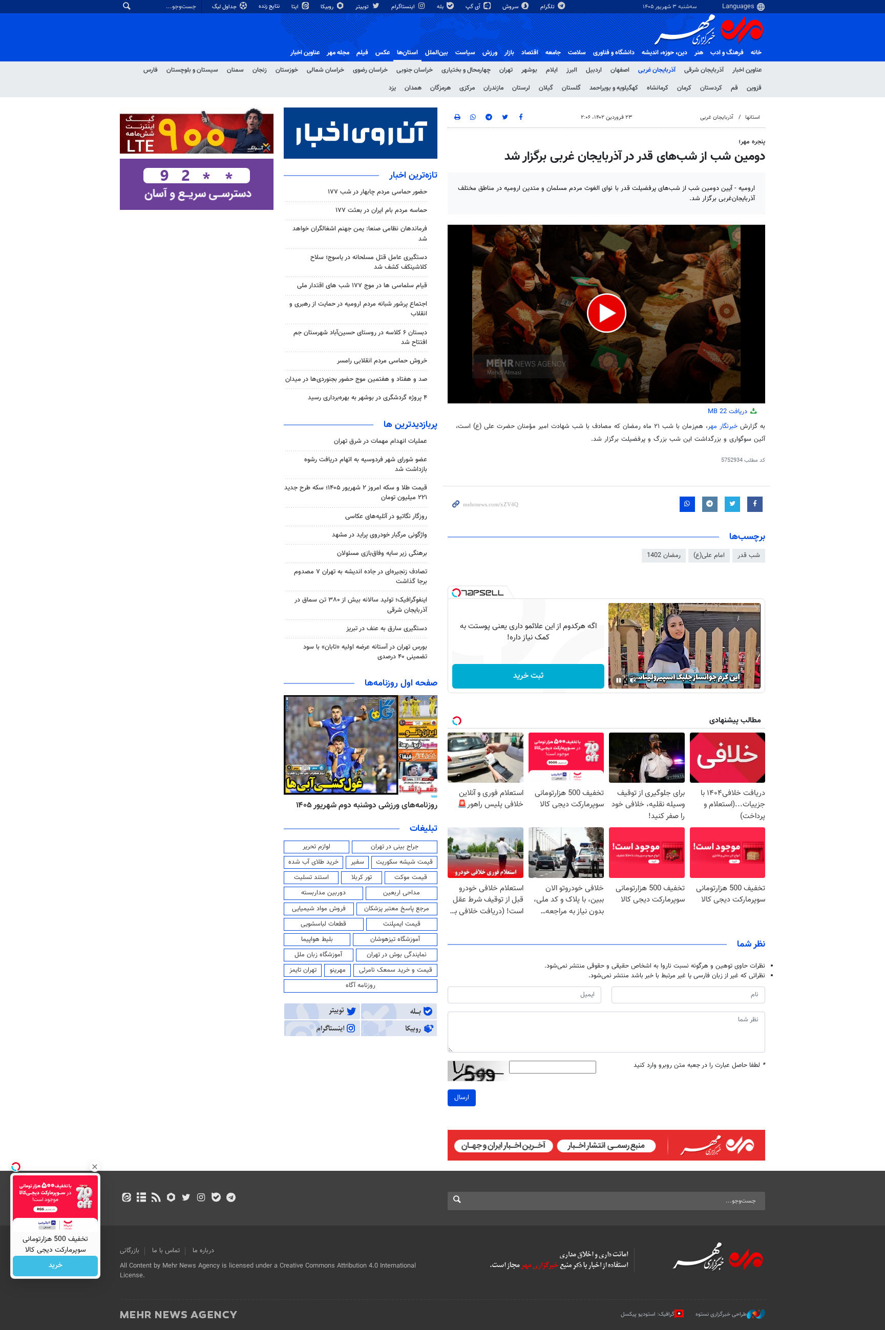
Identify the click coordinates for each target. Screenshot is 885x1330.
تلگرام (548, 7)
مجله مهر (338, 53)
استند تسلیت (311, 877)
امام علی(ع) (709, 555)
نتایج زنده (270, 6)
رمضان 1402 (664, 555)
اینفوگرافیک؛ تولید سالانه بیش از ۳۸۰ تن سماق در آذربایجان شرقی (360, 605)
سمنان (235, 70)
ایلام (552, 70)
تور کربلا (361, 877)
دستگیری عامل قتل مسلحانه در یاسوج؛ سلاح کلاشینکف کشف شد (368, 262)
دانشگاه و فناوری (614, 53)
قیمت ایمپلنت (401, 924)
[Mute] (633, 680)
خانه (756, 53)
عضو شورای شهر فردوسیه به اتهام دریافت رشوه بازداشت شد (365, 465)
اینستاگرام (403, 7)
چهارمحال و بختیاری (466, 70)
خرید (55, 1266)
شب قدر (749, 555)
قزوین (754, 88)
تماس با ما (166, 1251)
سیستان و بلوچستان (192, 70)
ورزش (489, 53)
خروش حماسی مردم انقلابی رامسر (382, 361)
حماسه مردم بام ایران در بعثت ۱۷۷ (381, 210)
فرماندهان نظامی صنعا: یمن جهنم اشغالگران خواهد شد (359, 234)
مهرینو (338, 970)
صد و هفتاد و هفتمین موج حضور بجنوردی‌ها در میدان (356, 379)
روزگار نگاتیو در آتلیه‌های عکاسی (386, 516)
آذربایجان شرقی (704, 70)
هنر (698, 53)
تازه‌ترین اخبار (413, 175)
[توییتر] (186, 1198)
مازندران (493, 88)
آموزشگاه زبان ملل (318, 955)
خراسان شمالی (325, 70)
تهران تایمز (303, 970)
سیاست (465, 53)
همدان (413, 88)
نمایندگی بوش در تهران (397, 955)
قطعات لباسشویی (323, 924)
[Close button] (95, 1167)
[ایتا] (126, 1198)
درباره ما (203, 1251)
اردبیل (594, 70)
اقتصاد (529, 53)
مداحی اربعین (401, 893)
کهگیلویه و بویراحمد (613, 88)
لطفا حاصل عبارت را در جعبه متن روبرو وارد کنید (699, 1065)
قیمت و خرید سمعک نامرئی (395, 970)
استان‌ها (407, 53)
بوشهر (529, 70)
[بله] (215, 1198)
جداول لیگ (225, 7)
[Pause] (619, 680)
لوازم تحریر (316, 847)
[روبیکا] (171, 1198)
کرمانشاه (657, 88)
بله (441, 7)
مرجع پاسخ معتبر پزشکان (396, 909)
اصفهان (619, 70)
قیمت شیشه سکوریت (404, 862)
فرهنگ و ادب (727, 53)
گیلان (546, 88)
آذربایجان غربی (657, 70)
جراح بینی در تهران (394, 847)
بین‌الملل (436, 53)
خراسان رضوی (370, 70)
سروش (511, 7)
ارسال (461, 1097)
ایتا (295, 7)
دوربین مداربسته (323, 893)
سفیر (357, 862)
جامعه (553, 53)
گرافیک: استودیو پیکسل (648, 1314)
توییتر (362, 7)
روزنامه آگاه (360, 985)
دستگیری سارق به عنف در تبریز (386, 629)
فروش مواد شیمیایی (319, 909)
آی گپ (474, 7)
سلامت (577, 53)
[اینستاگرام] (201, 1198)
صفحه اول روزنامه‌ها (401, 683)
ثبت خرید (528, 676)
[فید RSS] (156, 1198)
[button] (606, 313)
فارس (150, 70)
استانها (752, 117)
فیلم (362, 53)
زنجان (259, 70)
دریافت (728, 411)
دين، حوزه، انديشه (664, 53)
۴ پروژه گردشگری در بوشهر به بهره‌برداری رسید (367, 398)
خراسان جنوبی (414, 70)
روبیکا (328, 7)
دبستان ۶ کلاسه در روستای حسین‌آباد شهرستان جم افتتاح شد (360, 338)
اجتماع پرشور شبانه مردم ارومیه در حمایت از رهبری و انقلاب (358, 309)
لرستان (521, 88)
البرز (571, 70)
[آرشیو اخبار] (141, 1198)
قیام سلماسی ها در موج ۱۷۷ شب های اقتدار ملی (362, 286)
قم (734, 88)
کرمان (684, 88)
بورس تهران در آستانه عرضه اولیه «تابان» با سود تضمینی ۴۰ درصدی (365, 652)
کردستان (711, 88)
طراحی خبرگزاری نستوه (721, 1314)
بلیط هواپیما (317, 939)
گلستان (571, 88)
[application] (606, 314)
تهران (506, 70)
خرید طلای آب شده (313, 862)
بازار (509, 53)
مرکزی (467, 88)
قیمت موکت (410, 877)
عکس (382, 53)
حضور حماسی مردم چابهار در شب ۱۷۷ (377, 192)
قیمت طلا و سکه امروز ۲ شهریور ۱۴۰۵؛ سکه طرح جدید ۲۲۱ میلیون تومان (355, 493)
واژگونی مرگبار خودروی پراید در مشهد (379, 535)
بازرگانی (129, 1251)
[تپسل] (456, 593)
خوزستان (287, 70)
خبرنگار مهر (723, 426)
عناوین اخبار (747, 70)
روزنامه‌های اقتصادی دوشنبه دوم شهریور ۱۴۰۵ (328, 805)
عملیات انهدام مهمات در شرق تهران (380, 441)
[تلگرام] (230, 1198)
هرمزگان (440, 88)
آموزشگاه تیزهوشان (395, 939)
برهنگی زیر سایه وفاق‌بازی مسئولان (382, 553)
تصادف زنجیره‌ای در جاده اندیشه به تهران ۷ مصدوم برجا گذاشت (360, 577)
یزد (392, 88)
